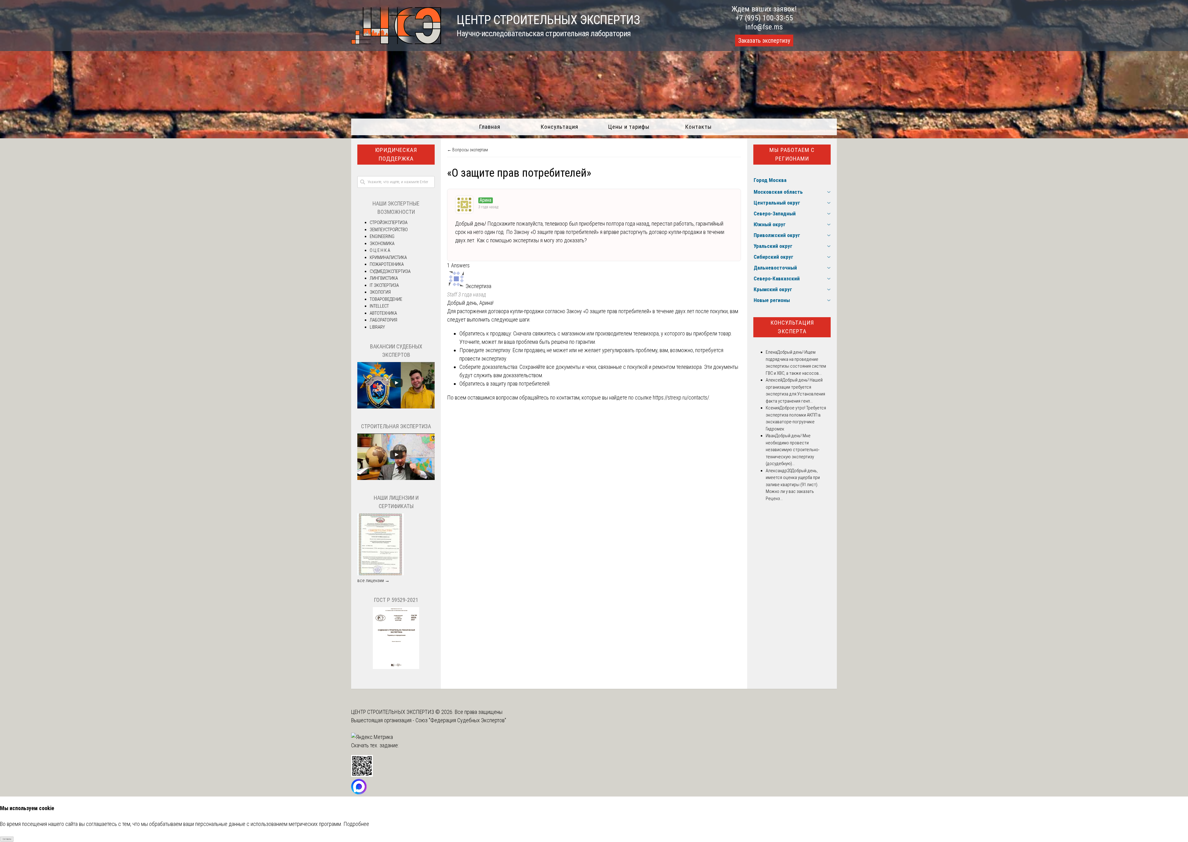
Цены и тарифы (629, 126)
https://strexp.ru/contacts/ (681, 397)
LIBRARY (377, 327)
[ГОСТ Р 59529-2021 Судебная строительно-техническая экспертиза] (396, 667)
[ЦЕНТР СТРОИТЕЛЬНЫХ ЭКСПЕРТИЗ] (396, 42)
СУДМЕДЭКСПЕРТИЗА (390, 271)
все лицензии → (373, 580)
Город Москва (770, 180)
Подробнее (356, 824)
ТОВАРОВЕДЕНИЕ (386, 299)
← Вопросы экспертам (467, 149)
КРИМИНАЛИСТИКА (388, 257)
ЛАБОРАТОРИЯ (383, 320)
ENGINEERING (382, 236)
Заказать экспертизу (764, 40)
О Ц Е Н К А (380, 250)
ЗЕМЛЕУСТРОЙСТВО (389, 229)
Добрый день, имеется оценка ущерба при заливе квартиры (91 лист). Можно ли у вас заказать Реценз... (793, 484)
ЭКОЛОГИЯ (380, 292)
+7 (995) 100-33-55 (764, 18)
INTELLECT (379, 306)
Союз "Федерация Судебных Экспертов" (460, 720)
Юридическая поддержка (396, 154)
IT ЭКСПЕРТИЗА (384, 285)
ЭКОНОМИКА (382, 243)
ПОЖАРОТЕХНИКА (387, 264)
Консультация (559, 126)
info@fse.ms (764, 27)
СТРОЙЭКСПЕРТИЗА (388, 222)
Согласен (7, 839)
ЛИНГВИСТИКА (384, 278)
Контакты (698, 126)
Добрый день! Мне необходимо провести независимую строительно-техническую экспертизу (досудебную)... (793, 449)
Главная (489, 126)
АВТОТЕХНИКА (383, 313)
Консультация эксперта (792, 327)
